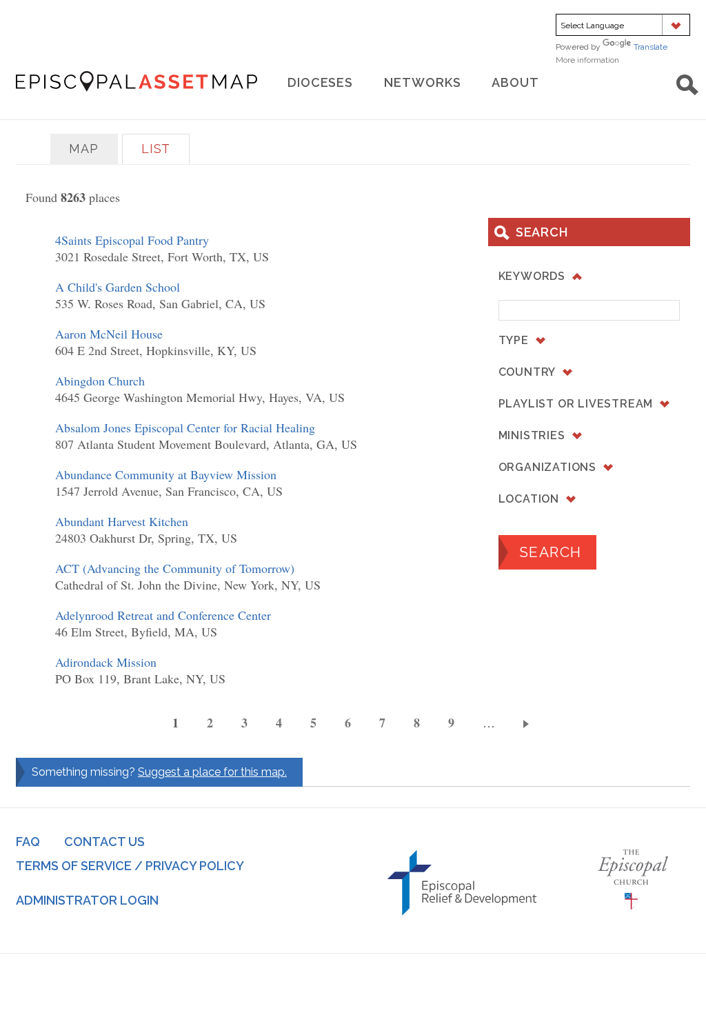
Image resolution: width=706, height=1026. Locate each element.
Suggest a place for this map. (212, 771)
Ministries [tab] (531, 435)
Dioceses (320, 82)
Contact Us (104, 841)
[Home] (136, 81)
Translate (650, 47)
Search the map (687, 84)
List (156, 148)
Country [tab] (527, 372)
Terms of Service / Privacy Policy (130, 865)
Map (84, 148)
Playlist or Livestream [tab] (576, 403)
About (515, 82)
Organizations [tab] (547, 467)
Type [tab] (513, 340)
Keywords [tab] (531, 276)
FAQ (28, 841)
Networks (422, 82)
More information (607, 60)
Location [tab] (528, 498)
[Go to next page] (528, 723)
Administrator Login (87, 900)
